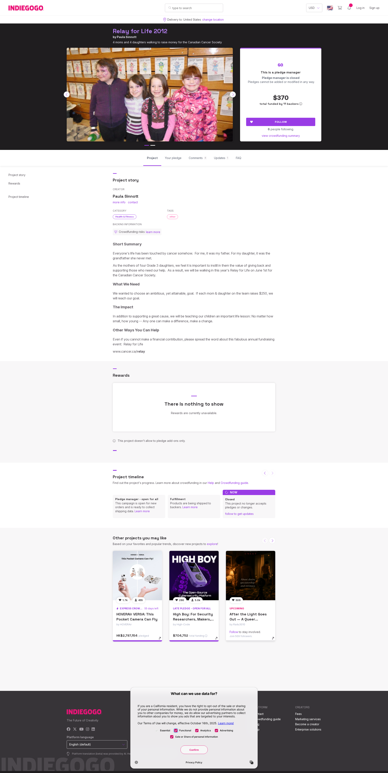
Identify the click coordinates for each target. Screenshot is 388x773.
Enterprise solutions (308, 729)
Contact (258, 714)
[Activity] (349, 8)
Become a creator (307, 724)
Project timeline (18, 196)
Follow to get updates (239, 513)
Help (211, 483)
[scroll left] (67, 94)
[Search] (169, 7)
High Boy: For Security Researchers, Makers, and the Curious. (193, 619)
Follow (281, 121)
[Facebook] (69, 729)
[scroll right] (233, 94)
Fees (298, 714)
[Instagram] (87, 729)
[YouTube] (81, 729)
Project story (16, 175)
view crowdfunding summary (281, 135)
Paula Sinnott (126, 37)
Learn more (142, 511)
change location (213, 19)
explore (212, 544)
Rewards (14, 183)
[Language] (330, 8)
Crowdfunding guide (234, 483)
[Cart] (339, 8)
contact (133, 202)
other (172, 216)
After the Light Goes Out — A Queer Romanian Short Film (248, 619)
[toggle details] (162, 640)
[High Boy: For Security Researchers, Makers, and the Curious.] (194, 575)
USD (312, 8)
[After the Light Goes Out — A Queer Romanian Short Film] (250, 575)
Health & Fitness (124, 216)
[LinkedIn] (93, 729)
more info (119, 202)
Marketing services (308, 719)
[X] (75, 729)
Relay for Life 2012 (140, 31)
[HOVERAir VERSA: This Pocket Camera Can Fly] (137, 575)
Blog (256, 724)
